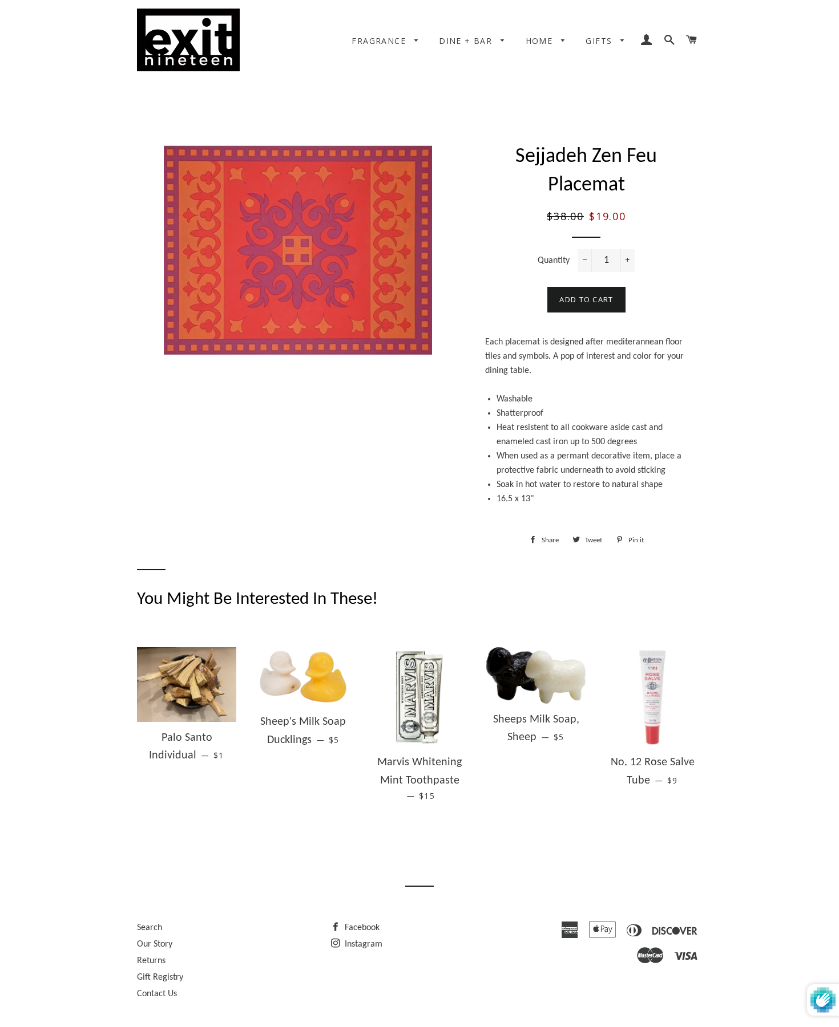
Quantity (554, 260)
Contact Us (157, 993)
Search (149, 927)
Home (541, 40)
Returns (151, 960)
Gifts (600, 40)
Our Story (154, 944)
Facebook (361, 927)
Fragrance (380, 40)
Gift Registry (160, 977)
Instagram (362, 944)
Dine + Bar (467, 40)
